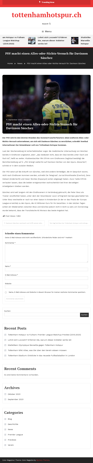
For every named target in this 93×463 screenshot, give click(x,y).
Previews (12, 440)
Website (8, 283)
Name (8, 266)
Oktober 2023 (14, 394)
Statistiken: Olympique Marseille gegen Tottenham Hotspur (35, 345)
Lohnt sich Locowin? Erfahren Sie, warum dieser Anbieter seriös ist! (50, 40)
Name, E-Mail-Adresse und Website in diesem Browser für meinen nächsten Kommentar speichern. (47, 292)
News (9, 115)
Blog (10, 419)
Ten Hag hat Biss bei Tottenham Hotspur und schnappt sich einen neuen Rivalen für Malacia (70, 223)
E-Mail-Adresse (11, 275)
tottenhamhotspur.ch (46, 14)
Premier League (15, 434)
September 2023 (15, 399)
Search (45, 24)
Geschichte (13, 424)
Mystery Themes (42, 460)
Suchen (7, 311)
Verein (11, 445)
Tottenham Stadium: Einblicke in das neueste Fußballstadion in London (41, 355)
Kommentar (10, 243)
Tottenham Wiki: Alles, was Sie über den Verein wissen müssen (37, 350)
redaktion (28, 120)
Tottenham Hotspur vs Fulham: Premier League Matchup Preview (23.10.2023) (44, 335)
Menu (48, 31)
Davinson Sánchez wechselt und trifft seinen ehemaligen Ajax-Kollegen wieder (25, 223)
